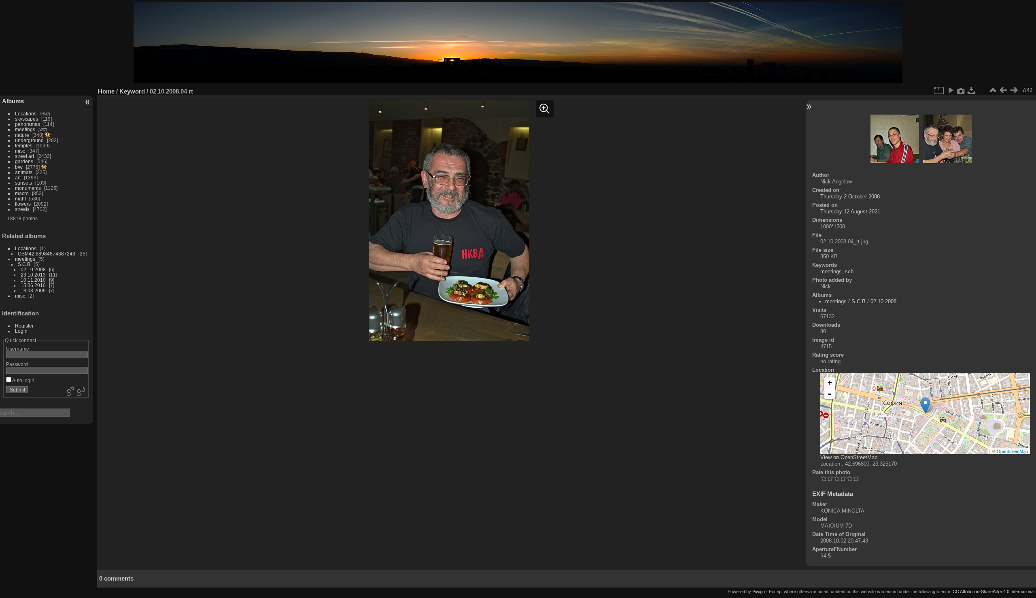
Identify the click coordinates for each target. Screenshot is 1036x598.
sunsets (23, 182)
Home (106, 91)
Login (21, 331)
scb (849, 271)
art (18, 177)
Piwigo (758, 591)
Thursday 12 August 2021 (850, 212)
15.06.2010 (33, 285)
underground (29, 140)
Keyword (132, 91)
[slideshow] (950, 90)
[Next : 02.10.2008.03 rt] (1013, 90)
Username (17, 348)
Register (24, 325)
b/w (19, 167)
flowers (23, 203)
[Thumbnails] (992, 90)
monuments (28, 188)
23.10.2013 (33, 274)
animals (23, 172)
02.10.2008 (33, 269)
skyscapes (26, 118)
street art (24, 156)
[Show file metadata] (961, 90)
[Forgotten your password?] (80, 391)
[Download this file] (971, 90)
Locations (25, 113)
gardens (24, 161)
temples (23, 145)
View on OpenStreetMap (848, 457)
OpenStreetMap (1012, 451)
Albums (13, 101)
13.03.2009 (33, 290)
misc (20, 150)
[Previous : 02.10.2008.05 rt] (1003, 90)
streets (22, 209)
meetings (25, 129)
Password (17, 364)
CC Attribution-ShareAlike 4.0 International (993, 591)
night (20, 198)
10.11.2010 (33, 280)
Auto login (22, 380)
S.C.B (24, 264)
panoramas (27, 124)
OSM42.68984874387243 (46, 253)
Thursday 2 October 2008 (850, 197)
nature (22, 135)
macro (22, 193)
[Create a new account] (69, 391)
